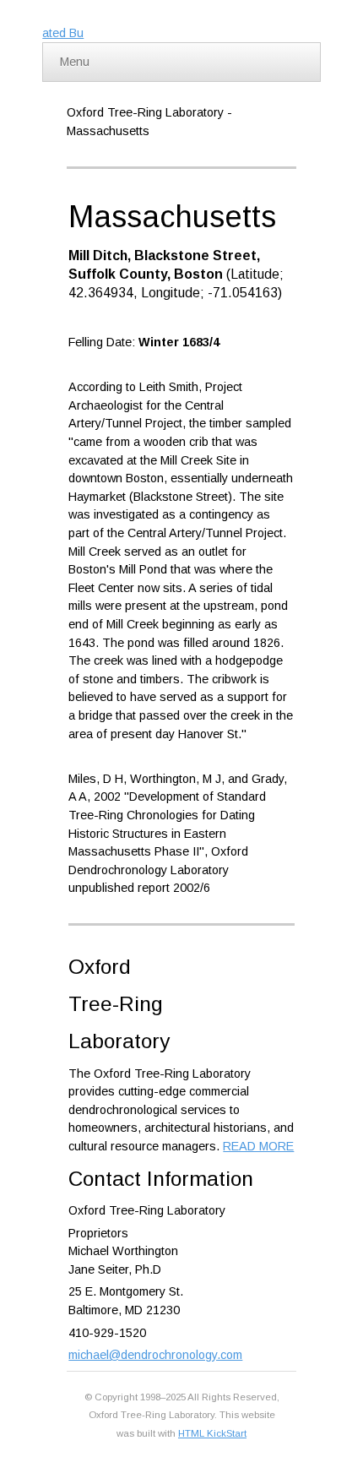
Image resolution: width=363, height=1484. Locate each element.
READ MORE (258, 1146)
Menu (74, 61)
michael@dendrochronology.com (155, 1355)
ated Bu (63, 33)
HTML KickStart (212, 1433)
